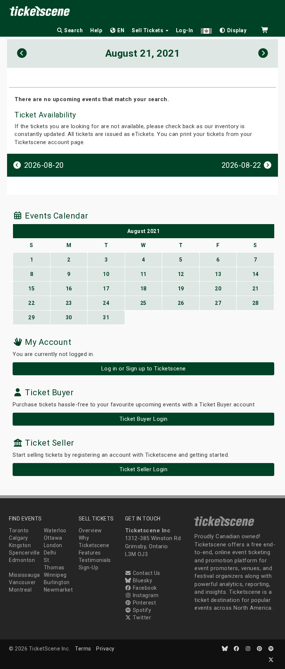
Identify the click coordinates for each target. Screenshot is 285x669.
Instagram (144, 595)
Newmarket (58, 590)
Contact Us (145, 573)
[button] (206, 29)
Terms (83, 649)
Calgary (18, 538)
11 (143, 274)
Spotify (141, 610)
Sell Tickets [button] (148, 30)
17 (106, 289)
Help (96, 30)
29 (31, 317)
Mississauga (24, 575)
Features (90, 553)
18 (143, 289)
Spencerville (24, 553)
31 (106, 317)
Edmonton (22, 560)
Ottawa (53, 538)
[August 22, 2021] (263, 53)
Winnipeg (55, 575)
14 (255, 274)
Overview (90, 530)
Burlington (57, 582)
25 (143, 303)
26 (181, 303)
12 (181, 274)
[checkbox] (233, 29)
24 (106, 303)
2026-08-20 (43, 165)
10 (106, 274)
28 (255, 303)
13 (218, 274)
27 (218, 303)
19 (181, 289)
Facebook (144, 588)
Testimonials (95, 560)
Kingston (20, 545)
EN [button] (120, 30)
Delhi (50, 553)
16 (69, 289)
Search (73, 30)
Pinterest (143, 603)
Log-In (184, 30)
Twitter (141, 617)
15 (31, 289)
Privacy (105, 649)
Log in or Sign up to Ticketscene (143, 368)
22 (31, 303)
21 (255, 289)
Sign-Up (89, 567)
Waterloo (55, 530)
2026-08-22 (242, 165)
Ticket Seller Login (143, 469)
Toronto (19, 530)
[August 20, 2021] (22, 53)
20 (218, 289)
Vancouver (22, 582)
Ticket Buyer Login (143, 419)
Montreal (20, 590)
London (53, 545)
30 (69, 317)
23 (69, 303)
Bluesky (141, 580)
